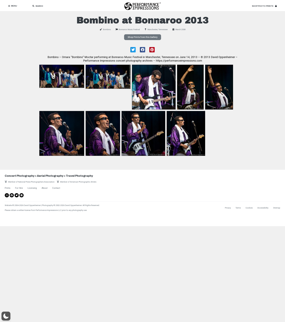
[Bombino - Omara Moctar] (61, 76)
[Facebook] (12, 195)
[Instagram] (7, 195)
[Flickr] (21, 195)
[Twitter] (17, 195)
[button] (264, 6)
